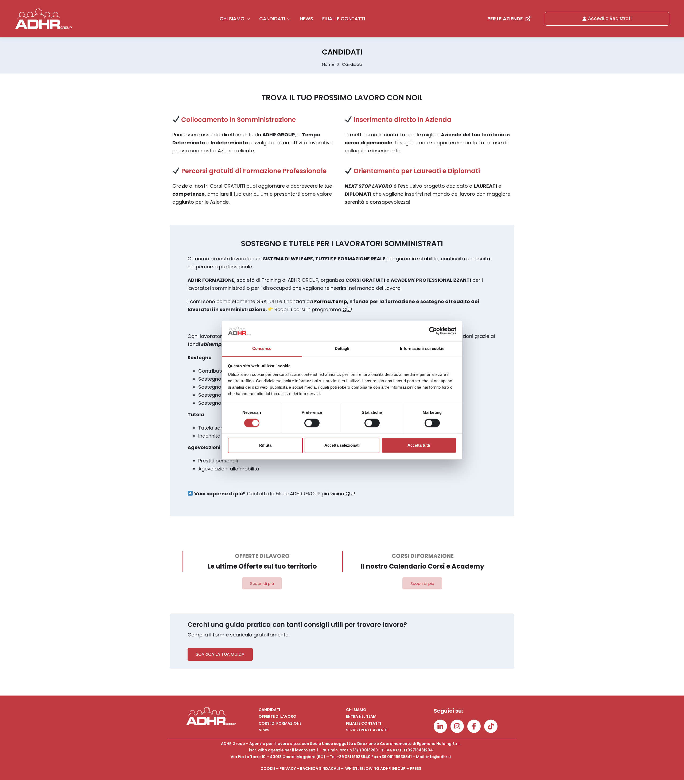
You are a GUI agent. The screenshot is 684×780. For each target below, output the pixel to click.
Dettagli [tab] (342, 348)
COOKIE (268, 768)
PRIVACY (287, 768)
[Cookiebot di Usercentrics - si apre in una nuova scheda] (433, 331)
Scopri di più (262, 583)
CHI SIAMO (233, 18)
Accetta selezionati (342, 445)
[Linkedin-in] (440, 726)
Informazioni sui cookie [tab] (422, 348)
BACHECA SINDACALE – (322, 768)
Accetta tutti (418, 445)
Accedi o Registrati (610, 18)
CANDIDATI (272, 18)
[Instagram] (457, 726)
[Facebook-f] (474, 726)
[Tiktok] (491, 726)
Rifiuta (265, 445)
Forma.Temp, (331, 301)
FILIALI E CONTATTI (343, 18)
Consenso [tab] (261, 348)
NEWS (306, 18)
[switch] (312, 423)
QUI (347, 309)
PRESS (415, 768)
